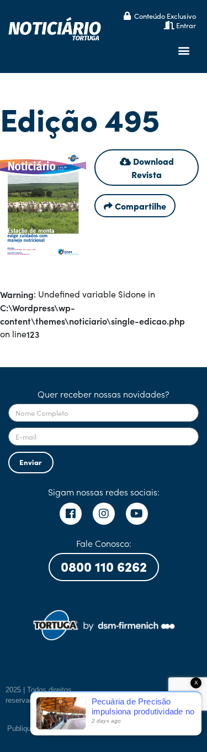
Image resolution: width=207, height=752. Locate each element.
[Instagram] (104, 514)
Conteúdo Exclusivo (165, 15)
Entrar (186, 25)
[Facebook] (71, 514)
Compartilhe (139, 206)
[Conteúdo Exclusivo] (127, 16)
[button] (184, 50)
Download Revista (152, 167)
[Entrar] (169, 25)
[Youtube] (137, 514)
